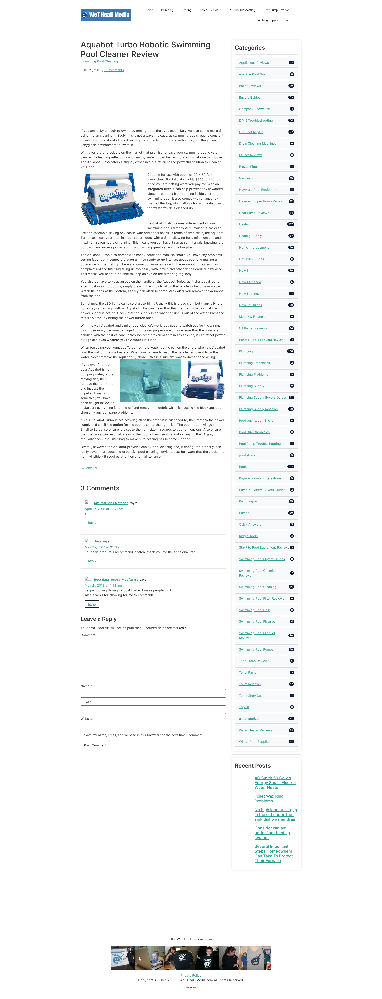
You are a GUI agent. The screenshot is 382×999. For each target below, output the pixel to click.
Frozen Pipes (248, 167)
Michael (91, 468)
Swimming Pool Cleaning (99, 61)
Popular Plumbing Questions (260, 478)
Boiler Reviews (250, 86)
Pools (243, 467)
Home (149, 10)
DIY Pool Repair (251, 132)
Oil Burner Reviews (253, 328)
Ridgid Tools (248, 536)
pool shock (247, 455)
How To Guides (250, 305)
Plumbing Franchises (254, 363)
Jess (97, 541)
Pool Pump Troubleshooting (260, 444)
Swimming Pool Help (254, 610)
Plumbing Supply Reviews (272, 20)
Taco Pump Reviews (254, 661)
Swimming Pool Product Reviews (257, 635)
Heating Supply (250, 236)
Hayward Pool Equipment (258, 190)
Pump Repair (248, 501)
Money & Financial (252, 317)
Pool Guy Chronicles (254, 432)
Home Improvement (254, 247)
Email (86, 702)
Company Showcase (254, 109)
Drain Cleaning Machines (257, 143)
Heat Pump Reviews (276, 10)
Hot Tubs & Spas (251, 259)
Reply (92, 523)
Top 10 (244, 707)
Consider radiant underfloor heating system (272, 833)
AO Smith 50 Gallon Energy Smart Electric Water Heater (275, 783)
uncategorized (250, 719)
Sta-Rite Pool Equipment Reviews (264, 547)
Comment (88, 635)
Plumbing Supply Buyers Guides (263, 397)
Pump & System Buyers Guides (262, 490)
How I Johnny (249, 294)
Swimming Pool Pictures (257, 621)
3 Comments (114, 70)
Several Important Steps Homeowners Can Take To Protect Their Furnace (274, 853)
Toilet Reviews (209, 10)
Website (87, 718)
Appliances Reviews (254, 63)
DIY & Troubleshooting (240, 10)
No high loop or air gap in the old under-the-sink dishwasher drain (276, 814)
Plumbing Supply (251, 386)
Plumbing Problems (253, 374)
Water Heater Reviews (255, 730)
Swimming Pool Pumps (256, 649)
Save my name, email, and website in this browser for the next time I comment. (143, 735)
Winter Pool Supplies (254, 742)
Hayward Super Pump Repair (260, 201)
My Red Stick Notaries (111, 503)
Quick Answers (250, 524)
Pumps (244, 513)
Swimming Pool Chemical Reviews (258, 573)
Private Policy (191, 975)
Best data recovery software (116, 580)
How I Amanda (250, 282)
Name (86, 686)
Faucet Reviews (250, 155)
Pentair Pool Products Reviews (262, 340)
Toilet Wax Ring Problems (269, 798)
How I (243, 270)
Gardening (246, 178)
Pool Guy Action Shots (256, 420)
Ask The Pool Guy (252, 74)
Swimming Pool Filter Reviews (261, 598)
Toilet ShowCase (251, 696)
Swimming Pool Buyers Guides (262, 559)
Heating (186, 10)
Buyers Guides (249, 97)
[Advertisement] (153, 100)
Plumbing (167, 10)
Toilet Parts (247, 672)
